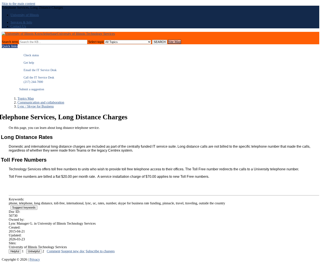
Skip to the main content (18, 3)
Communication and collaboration (40, 102)
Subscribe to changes (100, 251)
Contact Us (18, 26)
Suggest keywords (24, 207)
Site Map (174, 42)
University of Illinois (24, 15)
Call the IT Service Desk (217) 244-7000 (36, 80)
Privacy (34, 259)
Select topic (96, 42)
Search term (10, 42)
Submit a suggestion (31, 89)
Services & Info (21, 22)
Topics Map (25, 98)
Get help (26, 62)
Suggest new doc (73, 251)
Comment (53, 251)
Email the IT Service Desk (38, 70)
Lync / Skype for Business (35, 106)
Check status (29, 55)
